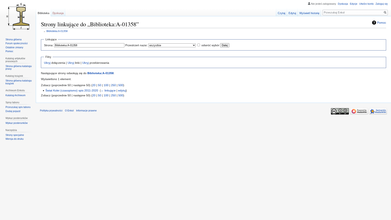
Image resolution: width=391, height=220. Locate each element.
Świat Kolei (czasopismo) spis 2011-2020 (71, 90)
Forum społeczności (16, 43)
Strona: (48, 45)
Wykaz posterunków (16, 123)
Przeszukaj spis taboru (18, 107)
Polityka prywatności (51, 110)
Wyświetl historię (309, 13)
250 (113, 85)
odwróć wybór (210, 45)
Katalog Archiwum (15, 95)
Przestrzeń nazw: (136, 45)
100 (106, 85)
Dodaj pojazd (12, 111)
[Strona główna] (18, 16)
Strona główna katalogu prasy (18, 67)
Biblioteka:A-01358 (57, 31)
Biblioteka (43, 13)
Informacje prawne (86, 110)
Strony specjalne (14, 135)
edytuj (122, 90)
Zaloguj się (382, 3)
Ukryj (47, 62)
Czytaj (281, 13)
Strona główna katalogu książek (18, 82)
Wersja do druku (14, 139)
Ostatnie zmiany (14, 47)
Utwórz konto (366, 3)
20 (94, 85)
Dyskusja (343, 3)
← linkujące (108, 90)
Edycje (353, 3)
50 (99, 85)
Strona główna (13, 39)
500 (120, 85)
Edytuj (292, 13)
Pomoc (381, 22)
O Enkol (69, 110)
